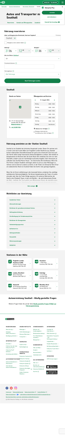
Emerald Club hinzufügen (51, 22)
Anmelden (52, 12)
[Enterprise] (2, 2)
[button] (62, 2)
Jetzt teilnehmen (51, 17)
